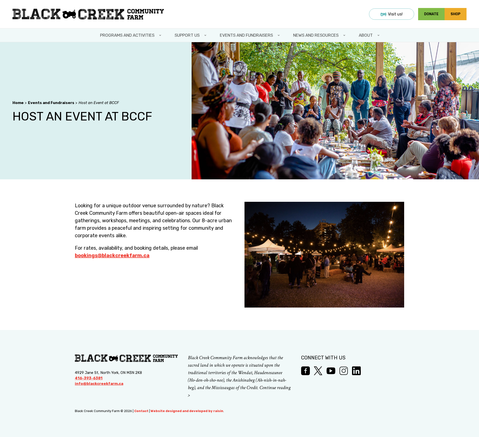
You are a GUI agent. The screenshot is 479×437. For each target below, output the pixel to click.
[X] (318, 370)
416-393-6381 (89, 378)
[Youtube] (331, 370)
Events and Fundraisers (246, 35)
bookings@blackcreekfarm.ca (112, 255)
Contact (141, 411)
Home (18, 103)
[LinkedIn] (356, 370)
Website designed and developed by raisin (187, 411)
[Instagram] (343, 370)
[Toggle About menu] (379, 35)
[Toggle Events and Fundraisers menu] (279, 35)
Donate (431, 14)
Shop (456, 14)
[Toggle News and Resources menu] (345, 35)
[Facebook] (305, 370)
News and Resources (316, 35)
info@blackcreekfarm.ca (99, 383)
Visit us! (395, 14)
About (366, 35)
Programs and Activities (127, 35)
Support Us (187, 35)
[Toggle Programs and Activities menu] (161, 35)
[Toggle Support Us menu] (206, 35)
